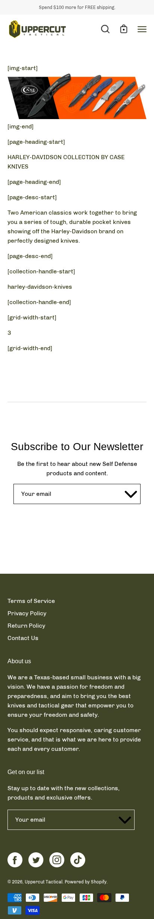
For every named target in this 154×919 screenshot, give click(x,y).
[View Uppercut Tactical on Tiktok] (77, 859)
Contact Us (22, 638)
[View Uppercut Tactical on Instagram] (56, 859)
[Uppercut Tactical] (37, 29)
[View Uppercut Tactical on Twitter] (35, 859)
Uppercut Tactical (43, 882)
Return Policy (26, 625)
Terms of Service (31, 600)
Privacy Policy (26, 613)
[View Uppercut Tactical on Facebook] (14, 859)
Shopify (99, 882)
